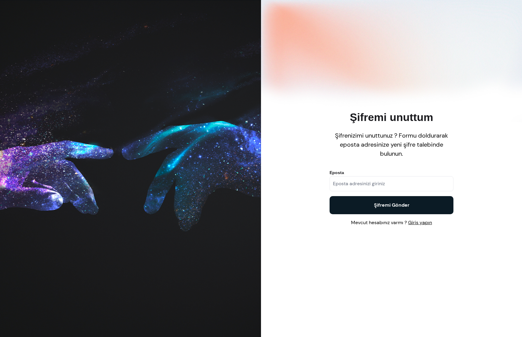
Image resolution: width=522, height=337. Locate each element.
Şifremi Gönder (391, 205)
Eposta (337, 172)
